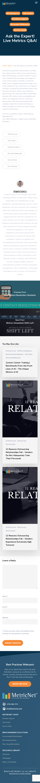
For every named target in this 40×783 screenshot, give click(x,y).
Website (5, 618)
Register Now (20, 684)
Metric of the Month (9, 762)
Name (5, 596)
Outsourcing (21, 441)
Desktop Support (20, 19)
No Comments (12, 166)
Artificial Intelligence (24, 351)
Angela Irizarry (20, 191)
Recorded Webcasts (20, 24)
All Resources (13, 13)
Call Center (28, 13)
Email (5, 607)
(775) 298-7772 (12, 704)
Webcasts (6, 754)
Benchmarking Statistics (15, 354)
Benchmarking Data (9, 740)
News (10, 66)
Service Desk (20, 30)
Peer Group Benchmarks (11, 744)
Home (4, 66)
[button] (36, 3)
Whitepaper (6, 758)
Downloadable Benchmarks (12, 736)
